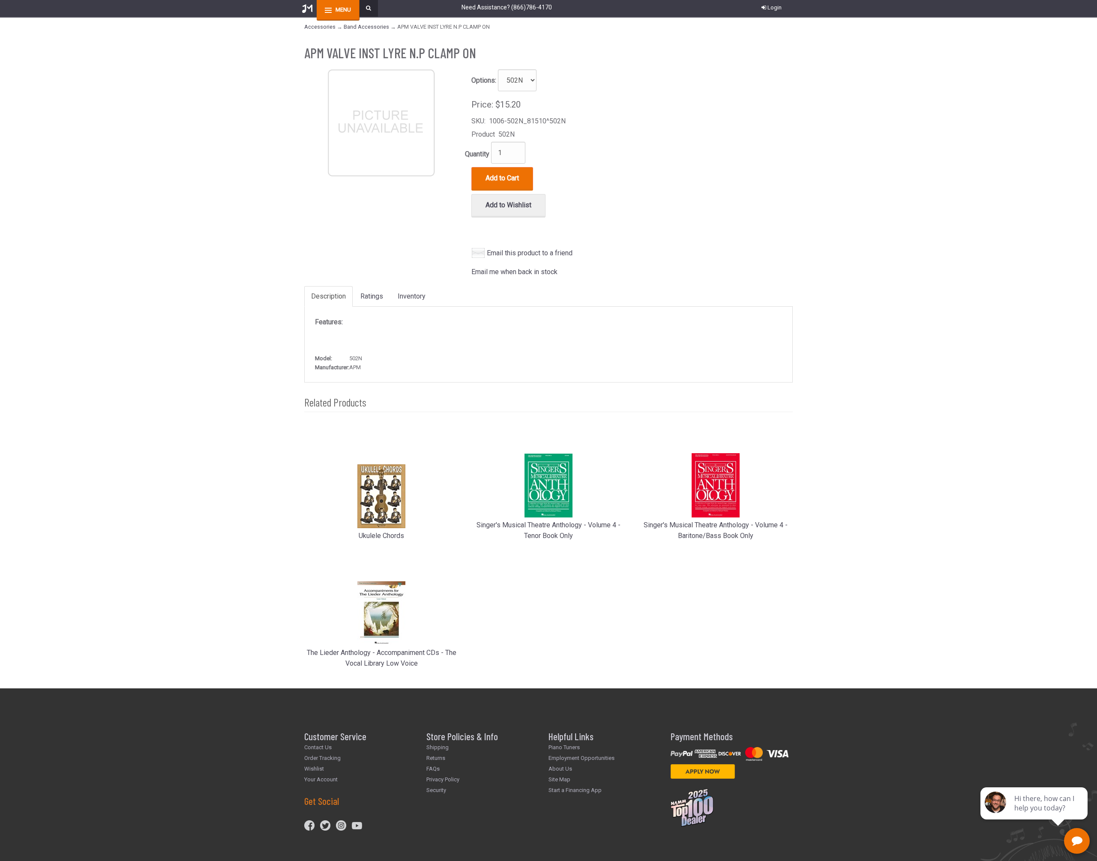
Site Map (559, 779)
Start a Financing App (575, 790)
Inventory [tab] (412, 296)
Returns (435, 758)
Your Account (321, 779)
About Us (560, 768)
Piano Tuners (564, 747)
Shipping (437, 747)
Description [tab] (328, 296)
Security (436, 790)
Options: (483, 80)
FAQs (433, 768)
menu (343, 9)
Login (774, 7)
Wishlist (314, 768)
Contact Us (318, 747)
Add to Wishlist (508, 205)
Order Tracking (322, 758)
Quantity (477, 154)
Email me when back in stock (514, 272)
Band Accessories (366, 27)
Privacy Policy (442, 779)
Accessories (320, 27)
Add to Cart (502, 178)
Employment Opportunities (581, 758)
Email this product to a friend (529, 253)
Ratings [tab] (371, 296)
